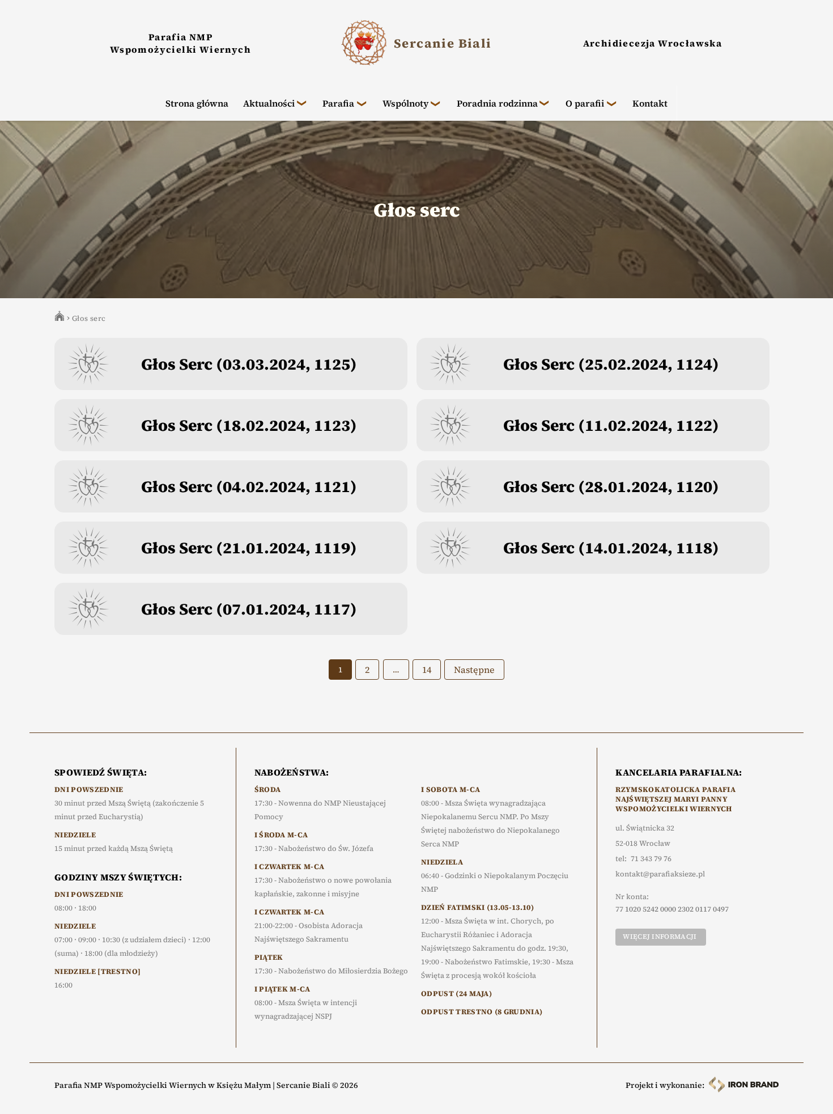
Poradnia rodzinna (497, 103)
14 (426, 669)
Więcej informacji (659, 936)
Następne (474, 669)
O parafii (585, 103)
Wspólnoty (405, 103)
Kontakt (650, 103)
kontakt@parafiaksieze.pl (660, 874)
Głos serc (89, 318)
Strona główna (196, 103)
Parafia (338, 103)
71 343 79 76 (651, 858)
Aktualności (269, 103)
